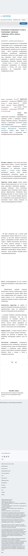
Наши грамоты (4, 478)
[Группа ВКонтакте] (2, 456)
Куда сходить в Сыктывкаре (6, 19)
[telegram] (16, 362)
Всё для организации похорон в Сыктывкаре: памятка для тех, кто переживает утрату (12, 394)
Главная (2, 494)
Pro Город (3, 485)
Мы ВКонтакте (4, 482)
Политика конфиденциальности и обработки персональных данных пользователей (13, 535)
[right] (26, 20)
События (3, 492)
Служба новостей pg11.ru (16, 41)
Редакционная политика (5, 470)
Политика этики (4, 468)
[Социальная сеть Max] (2, 459)
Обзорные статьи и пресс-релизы (7, 463)
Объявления (3, 487)
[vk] (12, 362)
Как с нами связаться (5, 473)
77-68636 (12, 524)
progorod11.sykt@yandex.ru (6, 510)
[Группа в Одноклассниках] (4, 456)
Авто (2, 489)
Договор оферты (4, 466)
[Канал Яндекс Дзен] (8, 456)
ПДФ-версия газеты (5, 480)
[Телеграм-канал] (6, 456)
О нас (2, 475)
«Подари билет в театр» (10, 63)
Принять (23, 23)
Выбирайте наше (16, 19)
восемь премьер (21, 49)
